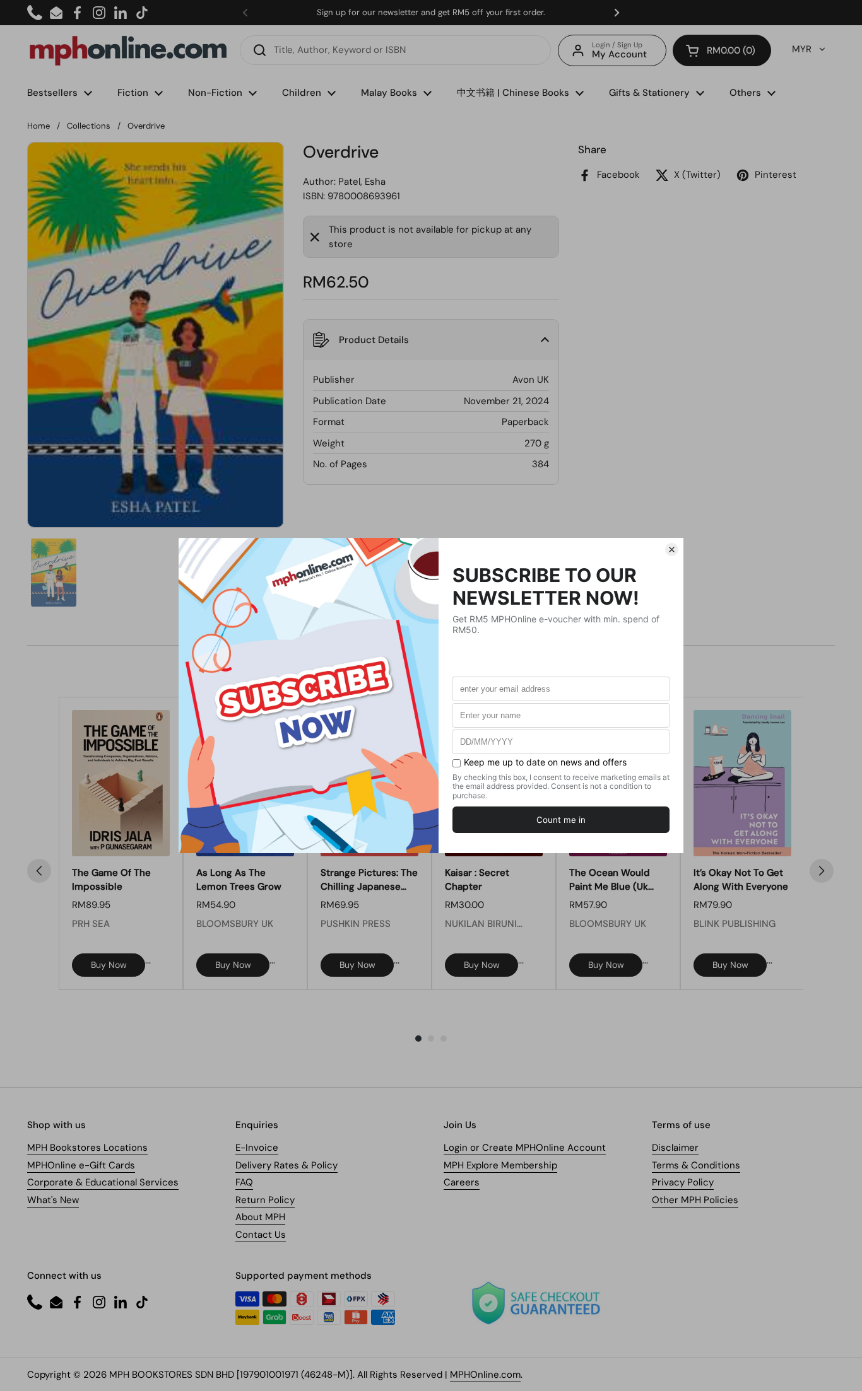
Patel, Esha (362, 181)
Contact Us (260, 1234)
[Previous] (39, 871)
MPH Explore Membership (500, 1165)
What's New (53, 1200)
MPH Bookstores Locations (87, 1147)
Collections (88, 125)
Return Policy (265, 1200)
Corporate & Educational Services (103, 1182)
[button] (722, 50)
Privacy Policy (683, 1182)
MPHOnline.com (485, 1374)
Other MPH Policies (695, 1200)
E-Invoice (256, 1147)
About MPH (260, 1217)
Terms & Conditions (696, 1165)
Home (38, 125)
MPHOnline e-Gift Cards (81, 1165)
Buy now (109, 964)
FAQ (244, 1182)
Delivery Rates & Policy (286, 1165)
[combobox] (395, 50)
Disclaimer (675, 1147)
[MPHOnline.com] (128, 50)
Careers (462, 1182)
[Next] (822, 871)
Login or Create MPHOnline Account (525, 1147)
